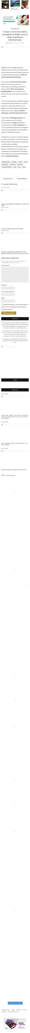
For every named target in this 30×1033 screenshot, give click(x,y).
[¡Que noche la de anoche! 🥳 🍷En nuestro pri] (15, 622)
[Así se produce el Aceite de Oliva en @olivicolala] (15, 988)
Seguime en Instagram (16, 1003)
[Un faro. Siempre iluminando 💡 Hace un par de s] (15, 648)
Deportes (4, 1011)
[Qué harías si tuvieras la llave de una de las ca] (15, 491)
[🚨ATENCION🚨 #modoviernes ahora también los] (15, 805)
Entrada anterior (8, 178)
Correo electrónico (7, 291)
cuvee (25, 162)
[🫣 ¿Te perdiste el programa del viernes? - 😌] (15, 700)
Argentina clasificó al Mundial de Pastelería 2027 (13, 469)
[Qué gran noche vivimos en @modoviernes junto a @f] (15, 935)
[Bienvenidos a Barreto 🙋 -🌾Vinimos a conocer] (15, 674)
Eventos (24, 1009)
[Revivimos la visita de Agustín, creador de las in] (15, 909)
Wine (24, 167)
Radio (13, 1009)
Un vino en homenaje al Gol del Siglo (12, 228)
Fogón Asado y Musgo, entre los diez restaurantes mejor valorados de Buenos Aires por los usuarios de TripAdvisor (14, 417)
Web (2, 298)
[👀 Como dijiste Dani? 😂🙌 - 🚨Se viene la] (15, 726)
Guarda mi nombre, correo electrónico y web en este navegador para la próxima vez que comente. (14, 307)
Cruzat (20, 162)
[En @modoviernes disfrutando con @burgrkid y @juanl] (15, 831)
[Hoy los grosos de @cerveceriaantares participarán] (15, 883)
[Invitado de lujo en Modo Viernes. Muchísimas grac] (15, 857)
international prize (7, 167)
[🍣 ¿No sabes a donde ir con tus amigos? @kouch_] (15, 779)
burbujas (14, 162)
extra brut (20, 164)
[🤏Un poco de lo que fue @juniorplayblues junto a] (15, 753)
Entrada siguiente (22, 178)
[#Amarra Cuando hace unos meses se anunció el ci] (15, 961)
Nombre (4, 285)
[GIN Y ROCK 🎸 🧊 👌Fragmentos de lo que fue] (15, 596)
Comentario (5, 265)
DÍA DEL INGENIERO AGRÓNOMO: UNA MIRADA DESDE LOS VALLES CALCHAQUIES (14, 252)
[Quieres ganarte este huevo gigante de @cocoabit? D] (15, 517)
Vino (19, 167)
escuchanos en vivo (13, 1011)
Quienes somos (6, 1009)
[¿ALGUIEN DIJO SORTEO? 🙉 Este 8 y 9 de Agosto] (15, 544)
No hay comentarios (19, 42)
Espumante (5, 164)
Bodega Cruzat (6, 162)
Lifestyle (18, 1009)
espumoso (13, 164)
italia (15, 167)
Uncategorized (15, 28)
